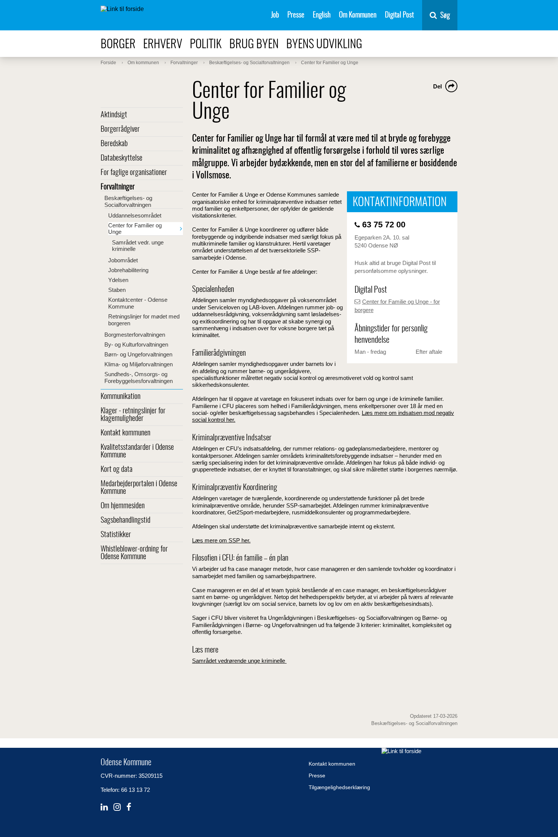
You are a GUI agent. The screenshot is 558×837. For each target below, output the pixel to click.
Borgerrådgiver (120, 129)
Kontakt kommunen (125, 433)
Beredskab (114, 144)
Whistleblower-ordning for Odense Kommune (134, 553)
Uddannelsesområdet (134, 215)
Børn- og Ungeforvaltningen (138, 354)
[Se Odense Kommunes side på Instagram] (117, 807)
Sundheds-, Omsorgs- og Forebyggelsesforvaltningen (138, 377)
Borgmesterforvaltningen (134, 334)
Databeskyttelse (121, 158)
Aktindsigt (114, 115)
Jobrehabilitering (128, 270)
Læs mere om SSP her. (221, 540)
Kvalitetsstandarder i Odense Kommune (137, 451)
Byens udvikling (324, 44)
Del (437, 86)
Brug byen (254, 44)
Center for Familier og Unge (135, 228)
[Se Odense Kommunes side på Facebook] (128, 807)
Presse (295, 15)
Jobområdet (123, 260)
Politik (206, 44)
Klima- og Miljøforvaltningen (138, 364)
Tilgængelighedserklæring (339, 787)
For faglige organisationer (134, 173)
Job (275, 15)
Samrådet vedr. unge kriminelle (138, 245)
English (322, 15)
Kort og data (116, 469)
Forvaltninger (118, 187)
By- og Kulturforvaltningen (136, 344)
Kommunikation (120, 396)
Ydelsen (118, 280)
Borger (118, 44)
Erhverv (162, 44)
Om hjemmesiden (123, 506)
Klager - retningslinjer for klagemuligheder (133, 414)
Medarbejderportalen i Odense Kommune (139, 487)
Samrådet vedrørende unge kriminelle (239, 660)
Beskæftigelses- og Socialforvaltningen (128, 201)
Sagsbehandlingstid (125, 520)
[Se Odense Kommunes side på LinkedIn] (104, 807)
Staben (117, 290)
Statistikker (116, 535)
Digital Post (399, 15)
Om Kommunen (358, 15)
